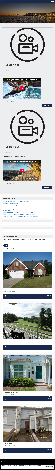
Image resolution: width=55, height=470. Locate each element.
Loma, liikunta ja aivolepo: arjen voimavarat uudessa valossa (17, 205)
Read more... (46, 105)
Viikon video (12, 64)
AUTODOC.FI (6, 231)
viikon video (11, 101)
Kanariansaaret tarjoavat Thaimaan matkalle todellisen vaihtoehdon (19, 214)
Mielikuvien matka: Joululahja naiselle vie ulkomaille (15, 207)
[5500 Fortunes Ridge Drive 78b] (27, 373)
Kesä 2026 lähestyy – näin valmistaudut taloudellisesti (16, 201)
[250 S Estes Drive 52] (27, 270)
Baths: (5, 296)
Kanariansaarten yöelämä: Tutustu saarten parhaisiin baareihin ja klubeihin (20, 216)
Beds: (5, 295)
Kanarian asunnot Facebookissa (12, 221)
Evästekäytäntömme (30, 468)
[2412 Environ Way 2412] (27, 321)
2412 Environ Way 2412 (9, 341)
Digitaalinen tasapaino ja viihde (10, 203)
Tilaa (6, 245)
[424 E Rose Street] (27, 424)
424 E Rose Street (8, 443)
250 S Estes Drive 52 (8, 289)
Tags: (6, 101)
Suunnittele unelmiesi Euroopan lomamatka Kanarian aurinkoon (18, 212)
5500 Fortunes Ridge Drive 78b (11, 392)
